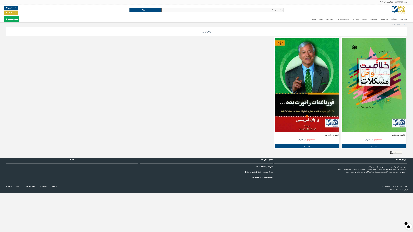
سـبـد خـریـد (11, 12)
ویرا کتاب (404, 24)
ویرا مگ (54, 186)
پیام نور (313, 19)
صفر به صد (392, 189)
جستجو (146, 10)
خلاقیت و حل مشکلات (399, 135)
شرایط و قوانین (30, 186)
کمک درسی (329, 19)
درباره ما (18, 186)
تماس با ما (9, 186)
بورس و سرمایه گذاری (342, 19)
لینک (370, 172)
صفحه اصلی (403, 19)
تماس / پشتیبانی (12, 19)
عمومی (321, 19)
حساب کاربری (11, 8)
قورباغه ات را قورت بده (332, 135)
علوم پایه (364, 19)
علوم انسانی (373, 19)
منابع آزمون (355, 19)
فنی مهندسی (384, 19)
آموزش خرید (44, 186)
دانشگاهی (394, 19)
